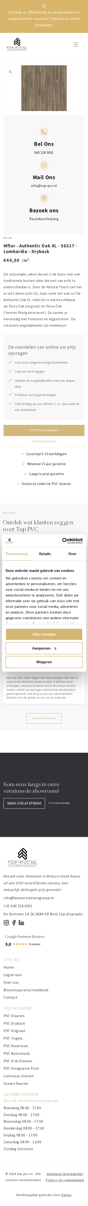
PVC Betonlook (17, 1053)
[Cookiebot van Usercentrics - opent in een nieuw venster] (63, 541)
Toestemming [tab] (16, 554)
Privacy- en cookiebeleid (65, 1180)
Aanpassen (41, 648)
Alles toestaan (44, 634)
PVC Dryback (14, 1023)
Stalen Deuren (16, 1083)
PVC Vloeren (14, 1015)
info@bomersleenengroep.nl (29, 897)
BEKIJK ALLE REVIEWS (44, 718)
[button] (76, 45)
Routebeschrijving (43, 219)
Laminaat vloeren (19, 1075)
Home (9, 967)
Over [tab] (72, 554)
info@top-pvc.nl (44, 185)
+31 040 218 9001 (18, 905)
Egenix (66, 1195)
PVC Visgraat (15, 1030)
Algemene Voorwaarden (64, 1174)
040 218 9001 (44, 152)
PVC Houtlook (16, 1045)
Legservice (13, 974)
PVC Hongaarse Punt (21, 1068)
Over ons (11, 982)
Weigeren (44, 662)
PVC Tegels (13, 1038)
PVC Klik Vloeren (18, 1061)
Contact (11, 997)
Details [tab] (45, 554)
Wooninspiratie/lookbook (26, 990)
